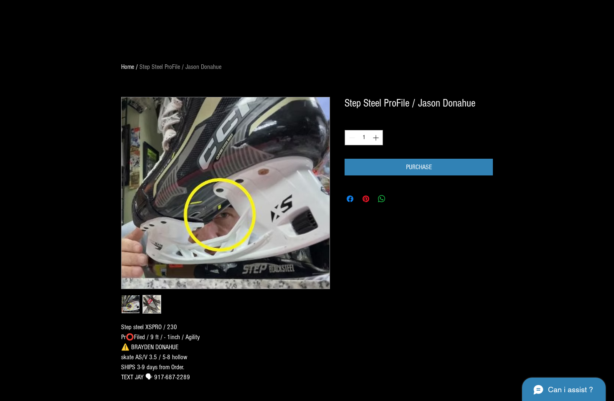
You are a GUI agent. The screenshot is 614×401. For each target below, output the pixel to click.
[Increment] (376, 137)
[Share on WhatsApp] (382, 199)
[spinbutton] (363, 137)
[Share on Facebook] (350, 199)
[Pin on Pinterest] (366, 199)
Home (127, 67)
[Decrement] (351, 137)
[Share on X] (398, 199)
